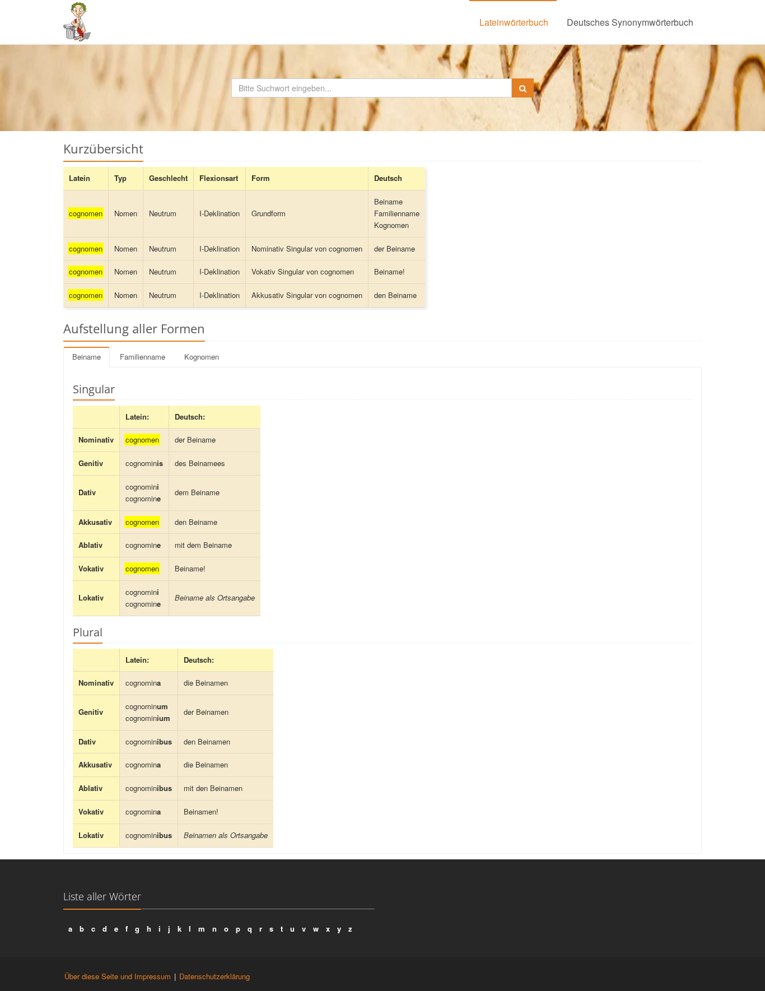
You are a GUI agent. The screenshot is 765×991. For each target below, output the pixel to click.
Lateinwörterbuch (513, 22)
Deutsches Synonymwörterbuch (630, 22)
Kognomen (201, 356)
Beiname (86, 356)
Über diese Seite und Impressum (117, 976)
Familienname (142, 356)
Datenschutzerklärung (214, 976)
